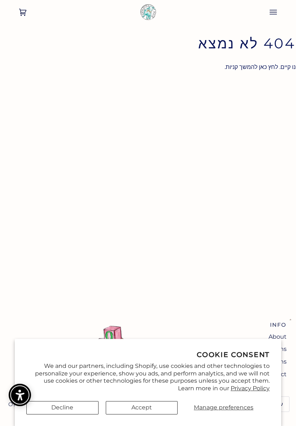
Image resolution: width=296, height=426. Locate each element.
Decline (62, 407)
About (278, 336)
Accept (141, 407)
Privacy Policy (250, 388)
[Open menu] (280, 12)
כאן (263, 67)
